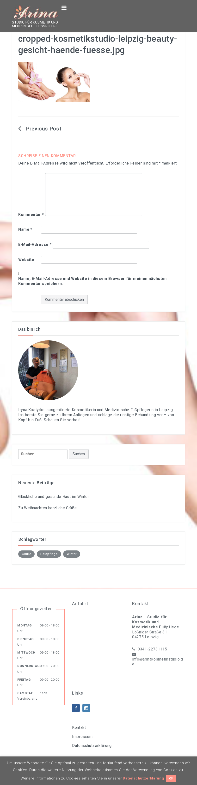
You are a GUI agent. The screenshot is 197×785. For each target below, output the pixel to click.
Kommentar (31, 214)
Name (25, 229)
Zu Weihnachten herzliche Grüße (47, 508)
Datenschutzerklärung (92, 745)
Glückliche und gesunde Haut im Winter (53, 496)
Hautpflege (48, 554)
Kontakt (79, 727)
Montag (24, 625)
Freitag (24, 679)
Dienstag (25, 639)
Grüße (26, 554)
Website (26, 259)
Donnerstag (28, 666)
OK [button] (171, 778)
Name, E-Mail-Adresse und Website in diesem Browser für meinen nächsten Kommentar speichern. (92, 281)
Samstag (25, 693)
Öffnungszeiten (36, 608)
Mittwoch (26, 652)
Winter (72, 554)
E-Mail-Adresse (34, 244)
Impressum (82, 736)
